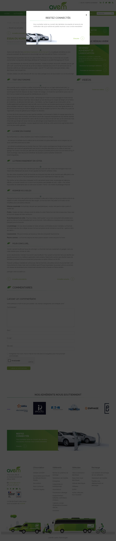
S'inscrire (76, 38)
